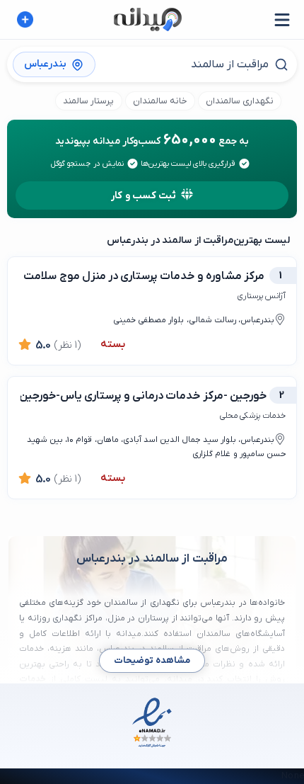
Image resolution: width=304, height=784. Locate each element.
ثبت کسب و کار (143, 196)
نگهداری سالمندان (240, 101)
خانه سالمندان (160, 101)
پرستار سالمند (88, 101)
